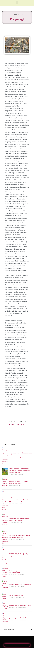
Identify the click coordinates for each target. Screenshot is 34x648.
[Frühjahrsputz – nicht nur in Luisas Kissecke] (5, 572)
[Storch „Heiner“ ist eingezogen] (5, 585)
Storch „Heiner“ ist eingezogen (20, 584)
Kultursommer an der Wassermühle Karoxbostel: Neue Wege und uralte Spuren (20, 500)
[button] (17, 2)
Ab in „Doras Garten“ (16, 595)
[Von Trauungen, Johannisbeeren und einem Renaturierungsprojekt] (5, 456)
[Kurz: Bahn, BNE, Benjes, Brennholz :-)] (5, 619)
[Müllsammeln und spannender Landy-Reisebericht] (5, 537)
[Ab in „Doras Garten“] (5, 596)
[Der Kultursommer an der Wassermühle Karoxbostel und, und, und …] (5, 556)
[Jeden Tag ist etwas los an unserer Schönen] (5, 483)
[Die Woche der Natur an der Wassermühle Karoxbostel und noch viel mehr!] (5, 471)
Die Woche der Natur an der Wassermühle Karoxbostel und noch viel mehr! (20, 470)
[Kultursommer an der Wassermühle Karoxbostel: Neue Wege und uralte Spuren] (5, 501)
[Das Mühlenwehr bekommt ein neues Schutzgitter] (5, 520)
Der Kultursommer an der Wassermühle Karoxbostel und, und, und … (20, 555)
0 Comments (19, 459)
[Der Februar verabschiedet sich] (5, 606)
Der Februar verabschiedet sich (20, 605)
